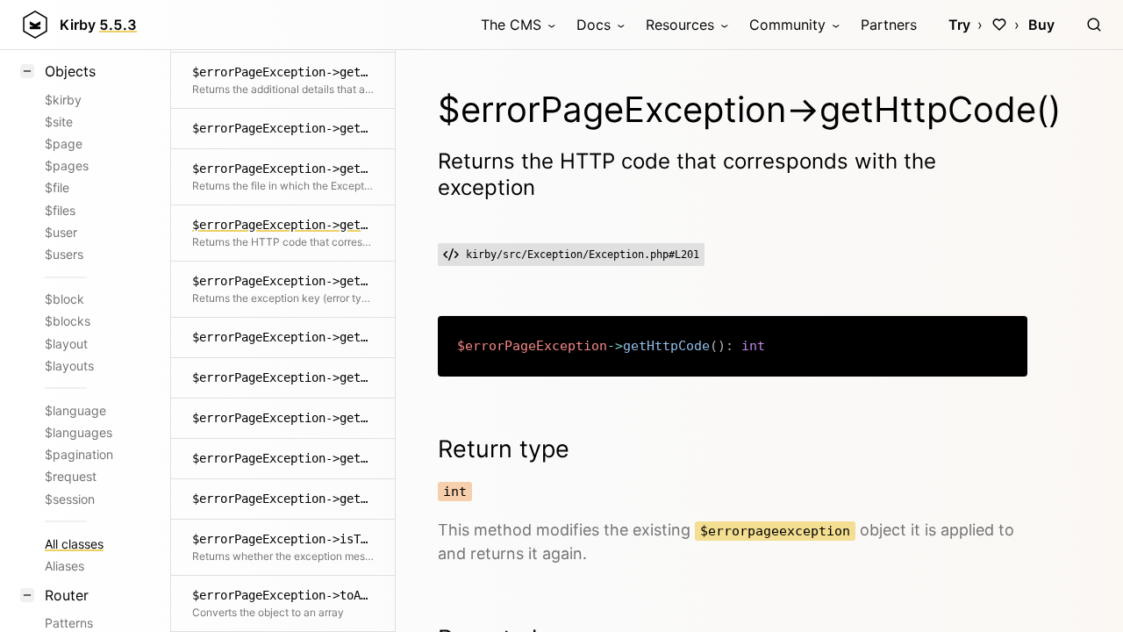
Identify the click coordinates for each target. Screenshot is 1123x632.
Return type (503, 448)
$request (71, 476)
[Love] (999, 25)
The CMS (511, 24)
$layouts (69, 365)
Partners (889, 24)
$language (75, 410)
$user (61, 232)
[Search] (1094, 25)
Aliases (64, 565)
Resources (680, 24)
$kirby (63, 99)
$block (64, 298)
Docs (593, 24)
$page (63, 143)
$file (57, 187)
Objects (70, 71)
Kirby (98, 24)
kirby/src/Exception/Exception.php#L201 (582, 254)
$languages (78, 432)
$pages (67, 165)
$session (70, 499)
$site (59, 121)
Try (959, 24)
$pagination (79, 454)
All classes (74, 543)
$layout (66, 343)
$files (60, 210)
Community (787, 24)
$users (64, 254)
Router (67, 595)
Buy (1041, 24)
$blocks (67, 320)
